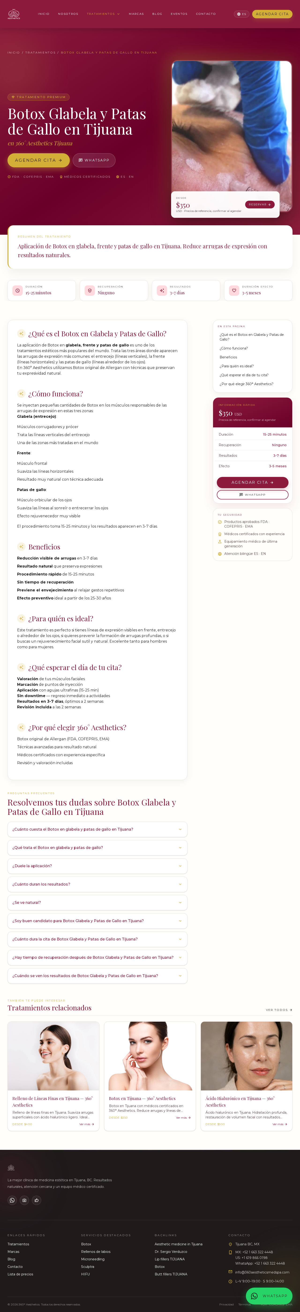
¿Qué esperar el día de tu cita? (244, 375)
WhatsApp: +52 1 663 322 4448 (260, 1263)
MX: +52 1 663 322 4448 (254, 1252)
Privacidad (226, 1304)
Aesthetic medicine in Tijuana (178, 1244)
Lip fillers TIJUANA (170, 1259)
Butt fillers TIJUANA (171, 1274)
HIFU (85, 1274)
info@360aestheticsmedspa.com (262, 1272)
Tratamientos (104, 14)
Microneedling (93, 1259)
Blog (157, 13)
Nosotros (68, 13)
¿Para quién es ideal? (237, 366)
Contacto (206, 13)
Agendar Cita (272, 14)
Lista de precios (20, 1274)
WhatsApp (94, 160)
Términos (244, 1304)
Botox (86, 1244)
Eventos (179, 13)
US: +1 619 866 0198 (251, 1258)
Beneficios (228, 357)
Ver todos (279, 1010)
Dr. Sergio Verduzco (171, 1252)
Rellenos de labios (95, 1252)
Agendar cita (38, 160)
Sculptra (87, 1267)
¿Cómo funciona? (234, 348)
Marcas (136, 13)
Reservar (260, 205)
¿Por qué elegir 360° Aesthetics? (247, 384)
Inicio (44, 13)
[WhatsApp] (12, 1200)
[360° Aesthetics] (14, 14)
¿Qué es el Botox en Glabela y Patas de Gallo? (252, 337)
